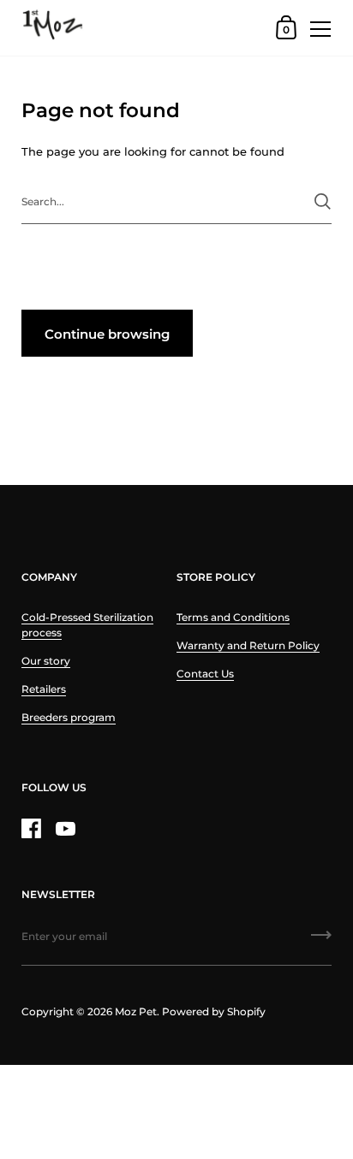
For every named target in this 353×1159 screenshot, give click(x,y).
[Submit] (323, 201)
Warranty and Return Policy (248, 645)
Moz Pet (136, 1011)
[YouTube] (65, 828)
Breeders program (68, 717)
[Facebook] (31, 828)
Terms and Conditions (233, 617)
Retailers (43, 689)
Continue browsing (107, 334)
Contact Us (205, 673)
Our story (45, 660)
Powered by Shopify (214, 1011)
